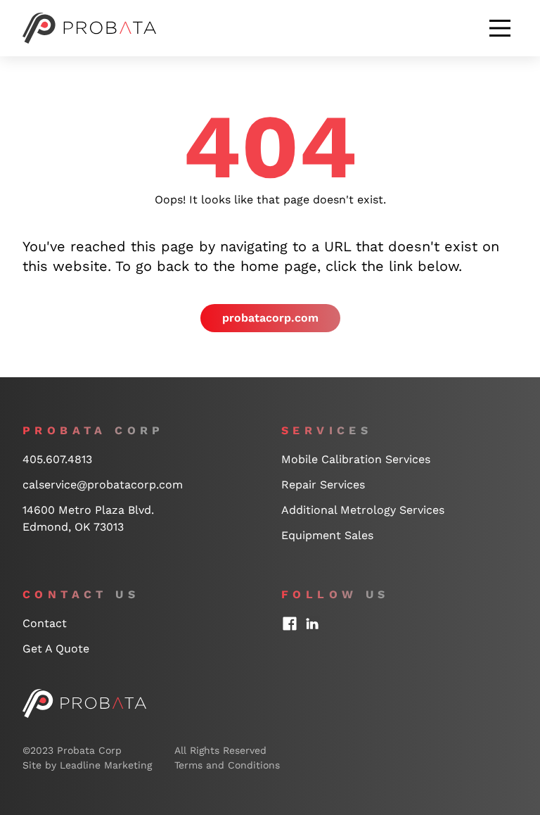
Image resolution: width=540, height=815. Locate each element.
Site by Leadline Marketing (87, 765)
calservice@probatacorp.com (102, 484)
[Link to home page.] (84, 703)
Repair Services (323, 484)
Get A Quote (55, 648)
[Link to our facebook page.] (289, 623)
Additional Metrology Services (362, 510)
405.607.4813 (57, 459)
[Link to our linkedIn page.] (312, 623)
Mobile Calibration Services (355, 459)
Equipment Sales (327, 535)
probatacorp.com (270, 317)
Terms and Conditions (227, 765)
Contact (44, 623)
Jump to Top (472, 401)
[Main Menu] (500, 28)
